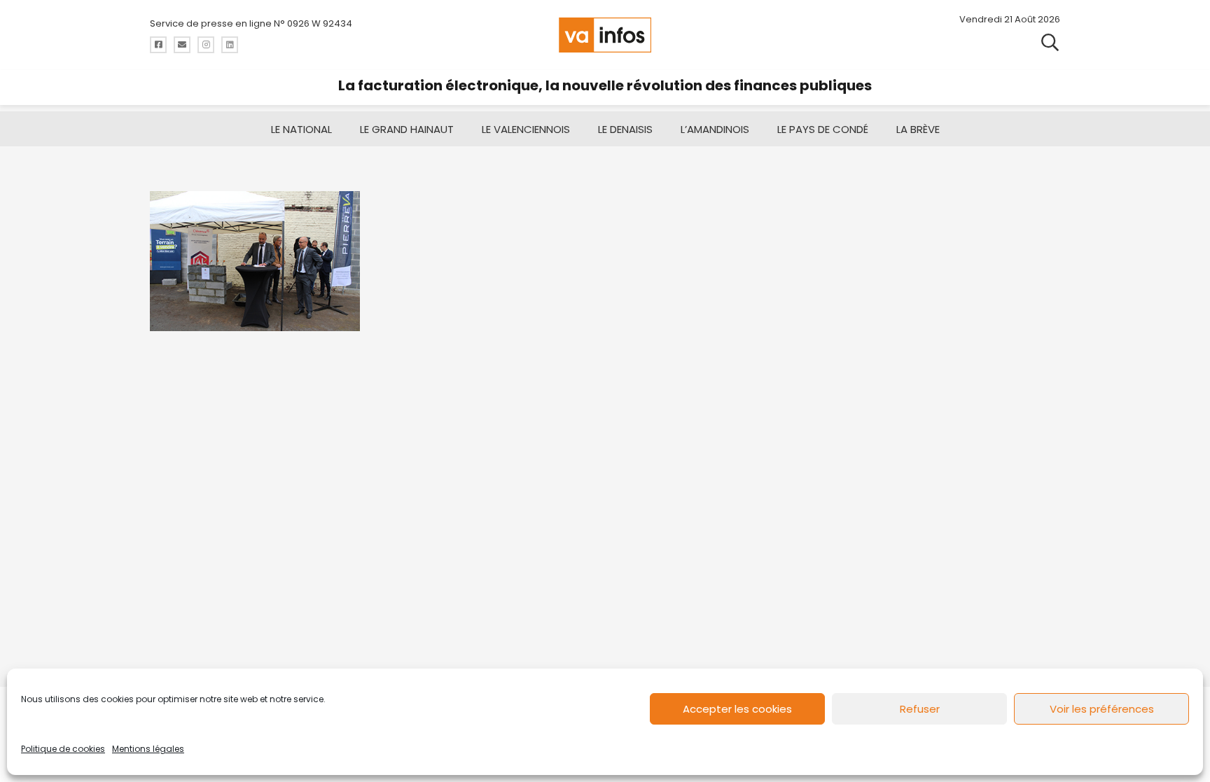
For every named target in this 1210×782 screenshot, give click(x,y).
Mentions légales (148, 749)
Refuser (920, 708)
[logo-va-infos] (605, 35)
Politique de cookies (63, 749)
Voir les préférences (1102, 708)
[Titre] (158, 44)
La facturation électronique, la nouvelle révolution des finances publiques (605, 85)
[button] (1050, 41)
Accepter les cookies (737, 708)
